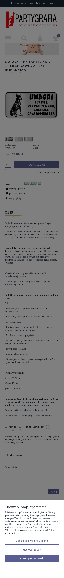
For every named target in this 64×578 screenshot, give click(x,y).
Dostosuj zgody (32, 549)
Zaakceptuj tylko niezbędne (32, 540)
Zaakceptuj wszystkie (32, 558)
